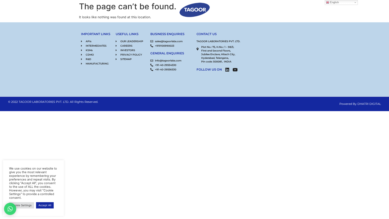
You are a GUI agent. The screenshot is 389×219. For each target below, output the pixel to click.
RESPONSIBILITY (262, 10)
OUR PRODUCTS (123, 10)
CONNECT (288, 10)
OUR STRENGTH (233, 10)
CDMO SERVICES (153, 10)
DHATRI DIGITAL (369, 104)
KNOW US (98, 10)
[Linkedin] (227, 70)
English (334, 2)
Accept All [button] (44, 205)
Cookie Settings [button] (22, 205)
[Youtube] (235, 70)
